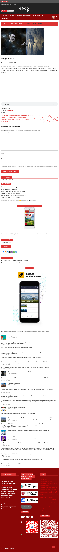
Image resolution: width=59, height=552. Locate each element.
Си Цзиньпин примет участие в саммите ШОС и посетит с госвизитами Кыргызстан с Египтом (25, 331)
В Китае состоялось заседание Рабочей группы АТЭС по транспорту (18, 413)
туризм (46, 511)
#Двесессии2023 (53, 483)
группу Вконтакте (7, 242)
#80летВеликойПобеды (46, 481)
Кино (50, 492)
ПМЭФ (53, 494)
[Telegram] (16, 252)
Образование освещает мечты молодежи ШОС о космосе (22, 371)
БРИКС (54, 489)
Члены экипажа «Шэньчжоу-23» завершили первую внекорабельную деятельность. (28, 430)
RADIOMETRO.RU (7, 485)
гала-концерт (48, 504)
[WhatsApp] (14, 252)
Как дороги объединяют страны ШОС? (11, 463)
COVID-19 (44, 489)
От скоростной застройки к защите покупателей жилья (22, 336)
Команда (11, 15)
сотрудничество (43, 510)
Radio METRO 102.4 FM (7, 179)
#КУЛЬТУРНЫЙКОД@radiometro (16, 407)
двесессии (54, 504)
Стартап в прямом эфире (14, 383)
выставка (42, 504)
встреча (54, 502)
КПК (47, 492)
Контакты (5, 18)
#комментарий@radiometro (49, 487)
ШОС (54, 500)
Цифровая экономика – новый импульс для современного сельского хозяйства (21, 357)
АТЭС (50, 489)
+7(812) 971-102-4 (6, 262)
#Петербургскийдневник (44, 485)
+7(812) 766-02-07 (6, 260)
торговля (42, 511)
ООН (51, 494)
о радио (4, 15)
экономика (54, 511)
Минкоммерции (46, 494)
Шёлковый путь (44, 502)
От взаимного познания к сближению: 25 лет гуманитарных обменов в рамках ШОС (22, 459)
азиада (51, 502)
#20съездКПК (43, 479)
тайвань (53, 510)
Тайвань (42, 500)
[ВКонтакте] (3, 252)
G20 (48, 489)
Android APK (26, 507)
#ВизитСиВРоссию (44, 483)
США (52, 497)
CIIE (41, 489)
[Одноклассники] (5, 252)
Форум (45, 500)
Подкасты (36, 15)
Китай (54, 492)
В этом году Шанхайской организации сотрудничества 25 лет (16, 347)
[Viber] (12, 252)
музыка (50, 506)
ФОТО (43, 15)
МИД (41, 494)
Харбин (49, 500)
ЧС (51, 500)
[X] (10, 252)
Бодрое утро (43, 492)
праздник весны (45, 508)
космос (42, 506)
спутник (49, 510)
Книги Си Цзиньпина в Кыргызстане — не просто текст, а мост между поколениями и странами (25, 367)
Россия (47, 497)
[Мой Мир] (7, 252)
